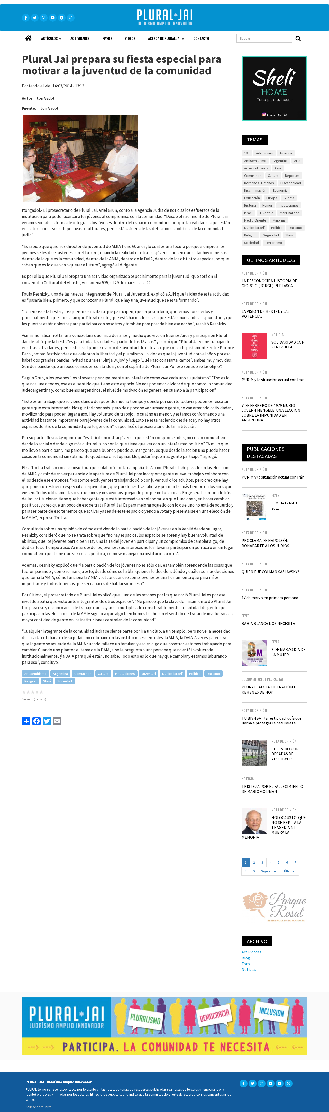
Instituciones (125, 673)
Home (28, 36)
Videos (130, 38)
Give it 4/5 (37, 692)
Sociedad (64, 681)
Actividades (79, 38)
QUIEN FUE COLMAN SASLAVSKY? (270, 571)
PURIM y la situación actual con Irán (273, 379)
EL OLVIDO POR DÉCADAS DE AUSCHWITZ (285, 753)
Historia (250, 205)
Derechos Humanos (259, 183)
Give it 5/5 (41, 692)
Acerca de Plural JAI (161, 40)
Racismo (213, 673)
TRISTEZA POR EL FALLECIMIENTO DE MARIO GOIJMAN (272, 789)
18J (247, 153)
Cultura (103, 673)
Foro (246, 963)
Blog (246, 957)
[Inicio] (172, 17)
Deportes (292, 175)
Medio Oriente (255, 220)
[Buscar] (298, 38)
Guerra (289, 198)
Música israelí (172, 673)
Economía (280, 190)
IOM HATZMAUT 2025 (285, 505)
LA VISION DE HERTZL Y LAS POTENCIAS (266, 314)
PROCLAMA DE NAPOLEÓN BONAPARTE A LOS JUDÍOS (265, 543)
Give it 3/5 (33, 692)
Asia (278, 168)
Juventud (148, 673)
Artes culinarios (256, 168)
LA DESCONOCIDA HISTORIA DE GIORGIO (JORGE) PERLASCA (269, 283)
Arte (297, 160)
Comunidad (83, 673)
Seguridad (271, 235)
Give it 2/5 (28, 692)
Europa (271, 198)
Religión (30, 681)
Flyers (107, 38)
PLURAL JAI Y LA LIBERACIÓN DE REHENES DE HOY (270, 689)
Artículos (46, 40)
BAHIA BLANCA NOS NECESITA (268, 623)
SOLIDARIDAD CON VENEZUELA (288, 344)
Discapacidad (290, 183)
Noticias (249, 969)
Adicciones (264, 153)
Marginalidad (289, 212)
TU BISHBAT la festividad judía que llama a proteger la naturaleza (271, 720)
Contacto (201, 38)
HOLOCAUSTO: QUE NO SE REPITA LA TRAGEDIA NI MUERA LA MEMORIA (274, 827)
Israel (248, 212)
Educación (252, 198)
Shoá (47, 681)
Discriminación (255, 190)
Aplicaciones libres (38, 1107)
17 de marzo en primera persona (270, 597)
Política (194, 673)
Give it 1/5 (24, 692)
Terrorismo (273, 242)
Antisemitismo (35, 673)
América (285, 153)
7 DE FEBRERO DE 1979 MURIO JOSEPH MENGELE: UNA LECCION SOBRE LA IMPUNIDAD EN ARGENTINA (271, 413)
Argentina (60, 673)
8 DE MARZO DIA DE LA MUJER (288, 652)
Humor (267, 205)
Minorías (279, 220)
